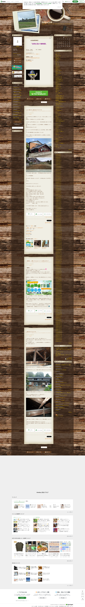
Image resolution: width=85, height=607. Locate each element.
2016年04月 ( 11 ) (59, 197)
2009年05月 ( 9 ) (58, 320)
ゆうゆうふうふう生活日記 (60, 400)
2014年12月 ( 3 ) (58, 221)
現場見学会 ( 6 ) (58, 73)
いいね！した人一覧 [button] (48, 217)
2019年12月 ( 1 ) (58, 155)
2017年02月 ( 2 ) (58, 182)
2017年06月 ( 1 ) (58, 176)
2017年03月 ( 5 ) (58, 181)
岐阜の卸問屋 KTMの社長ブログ (17, 115)
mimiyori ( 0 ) (58, 113)
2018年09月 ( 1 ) (58, 158)
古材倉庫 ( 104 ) (58, 55)
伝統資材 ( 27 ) (58, 85)
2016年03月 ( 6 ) (58, 198)
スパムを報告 (35, 606)
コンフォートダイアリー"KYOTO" (61, 395)
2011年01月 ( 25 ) (59, 290)
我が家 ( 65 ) (58, 66)
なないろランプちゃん (17, 107)
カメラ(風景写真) (36, 517)
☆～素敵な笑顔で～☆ (59, 377)
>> (66, 37)
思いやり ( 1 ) (58, 125)
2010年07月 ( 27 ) (59, 299)
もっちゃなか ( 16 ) (59, 76)
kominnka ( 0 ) (58, 106)
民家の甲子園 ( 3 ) (59, 103)
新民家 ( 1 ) (57, 138)
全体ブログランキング (16, 53)
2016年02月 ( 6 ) (58, 200)
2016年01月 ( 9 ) (58, 201)
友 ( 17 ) (57, 61)
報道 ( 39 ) (57, 63)
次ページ (44, 102)
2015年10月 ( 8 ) (58, 206)
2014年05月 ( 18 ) (59, 231)
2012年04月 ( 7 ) (58, 268)
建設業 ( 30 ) (58, 72)
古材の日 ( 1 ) (58, 82)
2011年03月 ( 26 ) (59, 287)
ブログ (30, 114)
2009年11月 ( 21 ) (59, 311)
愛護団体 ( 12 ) (58, 69)
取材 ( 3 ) (57, 116)
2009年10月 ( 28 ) (59, 313)
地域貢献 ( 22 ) (58, 58)
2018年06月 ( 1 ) (58, 163)
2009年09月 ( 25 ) (59, 314)
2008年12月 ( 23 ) (59, 327)
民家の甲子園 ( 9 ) (59, 70)
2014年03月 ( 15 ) (59, 234)
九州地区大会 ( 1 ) (58, 129)
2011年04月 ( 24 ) (59, 286)
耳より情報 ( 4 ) (58, 115)
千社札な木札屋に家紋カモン (60, 397)
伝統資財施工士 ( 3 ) (59, 104)
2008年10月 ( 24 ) (59, 330)
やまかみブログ (58, 367)
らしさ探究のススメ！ (59, 390)
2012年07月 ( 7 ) (58, 264)
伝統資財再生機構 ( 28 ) (59, 97)
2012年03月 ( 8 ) (58, 270)
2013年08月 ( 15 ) (59, 244)
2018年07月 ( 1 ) (58, 161)
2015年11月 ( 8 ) (58, 204)
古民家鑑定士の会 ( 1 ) (59, 107)
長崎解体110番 (47, 22)
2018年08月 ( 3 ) (58, 160)
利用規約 (47, 606)
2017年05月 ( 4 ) (58, 178)
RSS (57, 414)
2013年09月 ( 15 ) (59, 243)
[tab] (19, 501)
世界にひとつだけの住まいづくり (61, 382)
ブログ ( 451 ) (58, 52)
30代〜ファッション (17, 517)
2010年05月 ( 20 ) (59, 302)
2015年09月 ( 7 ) (58, 207)
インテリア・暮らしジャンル (19, 501)
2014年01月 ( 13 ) (59, 237)
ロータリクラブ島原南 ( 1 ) (60, 143)
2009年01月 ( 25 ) (59, 326)
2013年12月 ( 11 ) (58, 238)
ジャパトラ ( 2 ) (58, 122)
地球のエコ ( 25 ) (58, 146)
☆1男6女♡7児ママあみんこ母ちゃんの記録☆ (17, 90)
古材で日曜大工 (28, 233)
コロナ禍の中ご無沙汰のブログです (34, 109)
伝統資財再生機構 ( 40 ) (60, 98)
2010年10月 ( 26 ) (59, 295)
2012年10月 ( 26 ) (59, 259)
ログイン (81, 1)
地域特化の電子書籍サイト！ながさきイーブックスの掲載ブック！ (17, 97)
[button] (82, 599)
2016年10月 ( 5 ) (58, 188)
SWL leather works (16, 110)
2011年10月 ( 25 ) (59, 277)
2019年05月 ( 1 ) (58, 157)
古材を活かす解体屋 (29, 61)
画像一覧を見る (69, 358)
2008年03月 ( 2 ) (58, 341)
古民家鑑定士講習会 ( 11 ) (60, 95)
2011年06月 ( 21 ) (59, 283)
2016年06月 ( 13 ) (59, 194)
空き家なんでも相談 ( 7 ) (60, 131)
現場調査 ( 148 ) (58, 86)
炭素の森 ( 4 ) (58, 89)
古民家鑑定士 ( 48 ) (59, 78)
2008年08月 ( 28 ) (59, 333)
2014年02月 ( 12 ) (59, 235)
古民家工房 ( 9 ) (58, 123)
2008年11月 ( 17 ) (59, 329)
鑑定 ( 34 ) (57, 57)
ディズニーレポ (56, 517)
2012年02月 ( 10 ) (59, 271)
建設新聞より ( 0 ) (59, 100)
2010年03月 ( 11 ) (59, 305)
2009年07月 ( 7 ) (58, 317)
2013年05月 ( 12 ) (59, 249)
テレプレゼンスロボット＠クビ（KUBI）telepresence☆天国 (17, 102)
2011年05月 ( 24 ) (59, 284)
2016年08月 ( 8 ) (58, 191)
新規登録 (75, 1)
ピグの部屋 (20, 47)
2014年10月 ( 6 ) (58, 224)
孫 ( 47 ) (57, 144)
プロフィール (16, 47)
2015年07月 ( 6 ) (58, 210)
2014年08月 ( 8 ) (58, 227)
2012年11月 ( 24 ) (59, 258)
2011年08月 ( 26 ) (59, 280)
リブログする (48, 214)
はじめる (22, 597)
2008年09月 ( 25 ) (59, 332)
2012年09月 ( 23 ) (59, 261)
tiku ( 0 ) (57, 128)
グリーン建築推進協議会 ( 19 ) (61, 101)
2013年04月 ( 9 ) (58, 250)
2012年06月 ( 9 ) (58, 265)
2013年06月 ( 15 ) (59, 247)
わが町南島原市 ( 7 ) (59, 110)
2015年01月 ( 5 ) (58, 219)
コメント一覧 (49, 313)
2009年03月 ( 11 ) (59, 323)
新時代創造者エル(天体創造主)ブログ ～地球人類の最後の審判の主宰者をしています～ (64, 364)
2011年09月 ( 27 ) (59, 278)
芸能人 (27, 501)
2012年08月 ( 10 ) (59, 262)
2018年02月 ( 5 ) (58, 166)
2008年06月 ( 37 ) (59, 336)
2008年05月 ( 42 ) (59, 338)
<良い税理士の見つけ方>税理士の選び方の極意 (17, 112)
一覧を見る (70, 149)
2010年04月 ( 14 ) (59, 304)
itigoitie (17, 46)
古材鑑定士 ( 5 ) (58, 118)
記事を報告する (49, 222)
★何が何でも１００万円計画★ (61, 369)
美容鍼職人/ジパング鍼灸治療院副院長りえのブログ (17, 95)
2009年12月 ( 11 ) (59, 310)
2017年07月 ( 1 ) (58, 175)
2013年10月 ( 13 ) (59, 241)
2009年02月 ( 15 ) (59, 324)
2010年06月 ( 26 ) (59, 301)
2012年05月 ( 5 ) (58, 267)
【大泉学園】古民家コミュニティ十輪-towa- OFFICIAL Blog (64, 392)
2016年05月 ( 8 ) (58, 195)
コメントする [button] (39, 214)
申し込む (62, 597)
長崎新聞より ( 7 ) (59, 88)
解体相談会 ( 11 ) (58, 83)
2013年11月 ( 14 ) (59, 240)
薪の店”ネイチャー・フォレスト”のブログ (63, 402)
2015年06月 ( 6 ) (58, 212)
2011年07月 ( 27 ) (59, 281)
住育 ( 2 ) (57, 112)
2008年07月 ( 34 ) (59, 335)
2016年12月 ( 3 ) (58, 185)
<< (61, 37)
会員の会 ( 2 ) (58, 109)
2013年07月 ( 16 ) (59, 246)
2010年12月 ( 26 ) (59, 292)
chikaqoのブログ (16, 87)
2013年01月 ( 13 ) (59, 255)
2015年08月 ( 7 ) (58, 209)
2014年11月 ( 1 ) (58, 222)
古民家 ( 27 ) (58, 67)
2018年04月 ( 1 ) (58, 164)
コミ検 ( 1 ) (57, 94)
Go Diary (57, 410)
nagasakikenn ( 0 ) (59, 119)
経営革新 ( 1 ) (58, 126)
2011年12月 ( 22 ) (58, 274)
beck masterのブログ (17, 100)
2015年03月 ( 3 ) (58, 216)
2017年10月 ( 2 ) (58, 170)
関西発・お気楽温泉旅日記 (60, 407)
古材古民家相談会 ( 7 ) (59, 79)
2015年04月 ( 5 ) (58, 215)
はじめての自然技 (59, 387)
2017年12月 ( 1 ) (58, 167)
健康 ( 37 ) (57, 60)
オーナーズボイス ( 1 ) (59, 137)
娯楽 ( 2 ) (57, 91)
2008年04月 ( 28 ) (59, 339)
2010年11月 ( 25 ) (59, 293)
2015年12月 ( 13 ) (59, 203)
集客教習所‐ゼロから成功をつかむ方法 (62, 405)
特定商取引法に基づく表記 (64, 606)
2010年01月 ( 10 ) (59, 308)
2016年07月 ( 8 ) (58, 192)
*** (56, 372)
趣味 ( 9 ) (57, 75)
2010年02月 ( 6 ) (58, 307)
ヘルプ (72, 606)
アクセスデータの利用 (54, 606)
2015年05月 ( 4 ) (58, 213)
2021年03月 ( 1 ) (58, 154)
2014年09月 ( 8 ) (58, 225)
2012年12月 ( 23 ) (59, 256)
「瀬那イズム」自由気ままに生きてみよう (17, 92)
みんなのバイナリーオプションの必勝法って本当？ (17, 105)
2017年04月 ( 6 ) (58, 179)
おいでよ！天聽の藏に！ (60, 374)
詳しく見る (42, 597)
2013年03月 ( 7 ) (58, 252)
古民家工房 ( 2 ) (58, 140)
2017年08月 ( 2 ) (58, 173)
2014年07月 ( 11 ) (59, 228)
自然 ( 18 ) (57, 64)
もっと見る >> (35, 238)
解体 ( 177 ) (57, 54)
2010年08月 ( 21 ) (59, 298)
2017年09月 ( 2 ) (58, 172)
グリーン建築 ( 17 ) (59, 92)
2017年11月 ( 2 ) (58, 169)
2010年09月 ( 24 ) (59, 296)
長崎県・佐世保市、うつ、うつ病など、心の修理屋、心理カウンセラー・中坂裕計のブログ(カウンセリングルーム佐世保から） (17, 117)
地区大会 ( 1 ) (58, 134)
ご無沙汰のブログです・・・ (31, 230)
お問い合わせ (41, 606)
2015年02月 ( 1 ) (58, 218)
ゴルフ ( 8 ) (57, 147)
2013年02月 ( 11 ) (59, 253)
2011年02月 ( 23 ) (59, 289)
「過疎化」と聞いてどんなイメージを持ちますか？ (34, 227)
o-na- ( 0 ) (57, 135)
